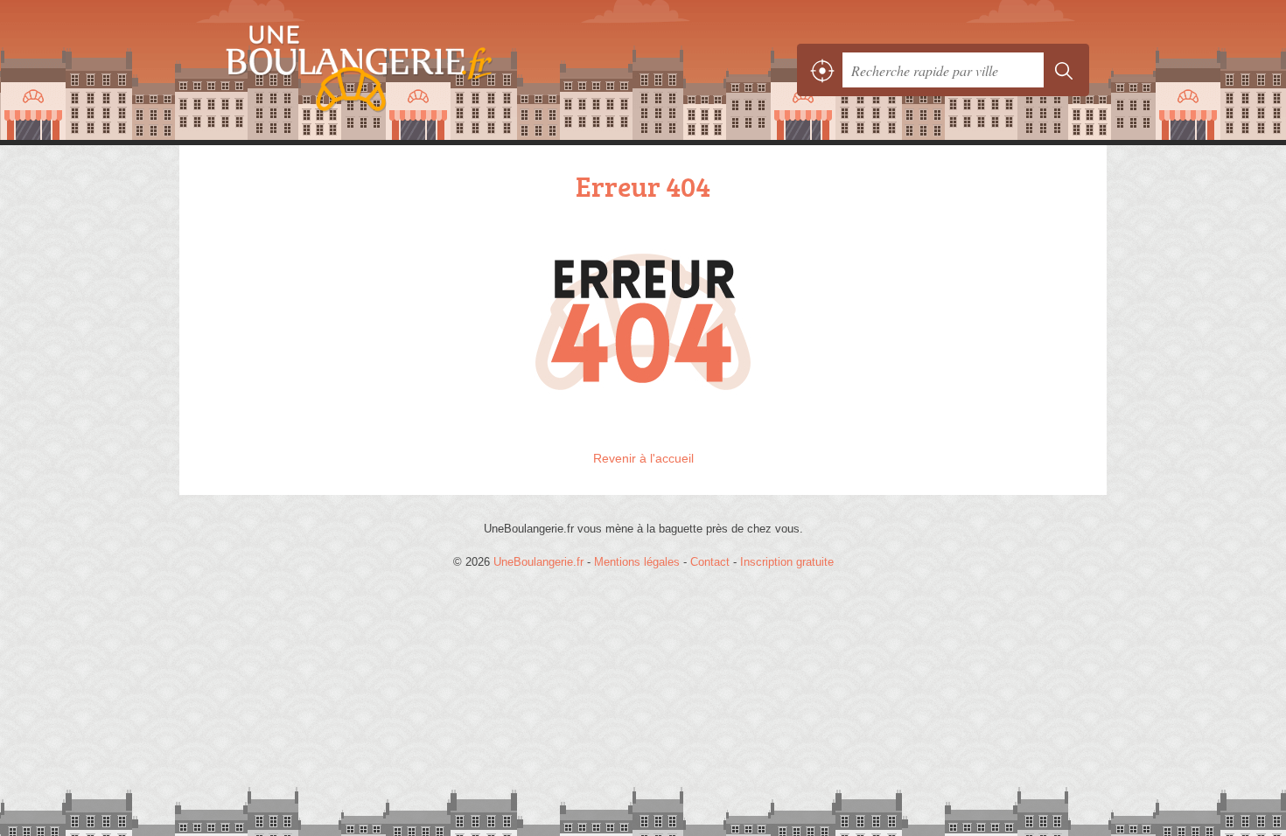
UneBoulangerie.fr (389, 70)
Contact (710, 561)
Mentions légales (637, 561)
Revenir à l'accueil (643, 458)
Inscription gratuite (787, 561)
